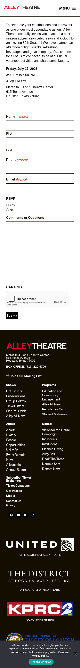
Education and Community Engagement (52, 395)
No (12, 210)
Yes (12, 205)
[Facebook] (11, 515)
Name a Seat (51, 463)
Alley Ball (48, 453)
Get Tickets (14, 390)
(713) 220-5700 (36, 366)
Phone (17, 159)
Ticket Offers (15, 405)
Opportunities (15, 444)
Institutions (49, 443)
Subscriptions (15, 395)
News (10, 459)
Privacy (10, 505)
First (9, 133)
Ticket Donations (18, 485)
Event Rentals (15, 454)
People (11, 439)
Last (9, 150)
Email (16, 179)
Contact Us (13, 501)
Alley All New (15, 415)
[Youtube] (18, 515)
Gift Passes (14, 491)
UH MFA (12, 449)
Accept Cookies (41, 661)
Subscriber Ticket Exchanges (18, 478)
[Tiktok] (33, 515)
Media (10, 496)
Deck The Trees (53, 458)
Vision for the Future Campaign (56, 431)
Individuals (49, 438)
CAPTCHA (14, 287)
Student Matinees (54, 413)
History (11, 434)
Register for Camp (54, 408)
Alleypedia (13, 464)
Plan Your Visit (16, 410)
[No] (75, 653)
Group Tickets (16, 400)
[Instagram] (26, 515)
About (10, 429)
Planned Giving (52, 448)
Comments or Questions (25, 217)
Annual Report (16, 469)
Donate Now (50, 468)
